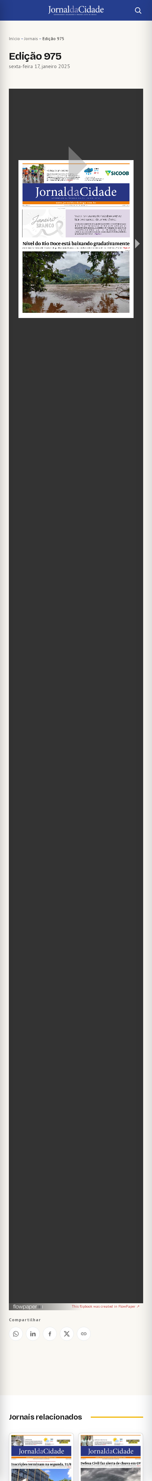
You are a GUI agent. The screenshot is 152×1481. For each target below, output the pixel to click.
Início (14, 38)
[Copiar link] (84, 1334)
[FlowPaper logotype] (28, 1307)
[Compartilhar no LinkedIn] (33, 1334)
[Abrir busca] (138, 10)
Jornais (31, 38)
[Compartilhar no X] (67, 1334)
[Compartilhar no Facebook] (50, 1334)
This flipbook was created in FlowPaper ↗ (105, 1306)
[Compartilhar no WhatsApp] (16, 1334)
